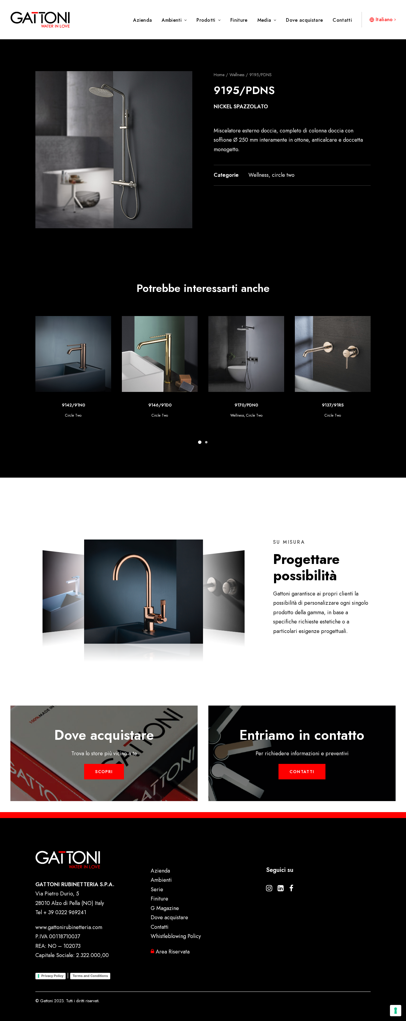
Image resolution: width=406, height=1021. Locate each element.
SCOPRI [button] (104, 772)
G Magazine (165, 908)
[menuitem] (144, 20)
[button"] (269, 889)
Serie (157, 889)
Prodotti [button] (205, 20)
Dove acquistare (304, 20)
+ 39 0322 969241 (64, 912)
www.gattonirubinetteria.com (68, 927)
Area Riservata (172, 952)
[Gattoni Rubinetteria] (40, 20)
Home (219, 75)
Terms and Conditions (90, 976)
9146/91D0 (73, 405)
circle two (283, 175)
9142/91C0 (332, 405)
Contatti (342, 20)
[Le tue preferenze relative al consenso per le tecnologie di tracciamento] (395, 1010)
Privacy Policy (52, 976)
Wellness (236, 75)
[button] (113, 149)
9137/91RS (246, 405)
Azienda (142, 20)
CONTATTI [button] (301, 772)
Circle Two (73, 415)
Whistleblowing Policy (176, 936)
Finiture (239, 20)
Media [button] (264, 20)
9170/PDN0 (159, 405)
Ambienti (172, 20)
